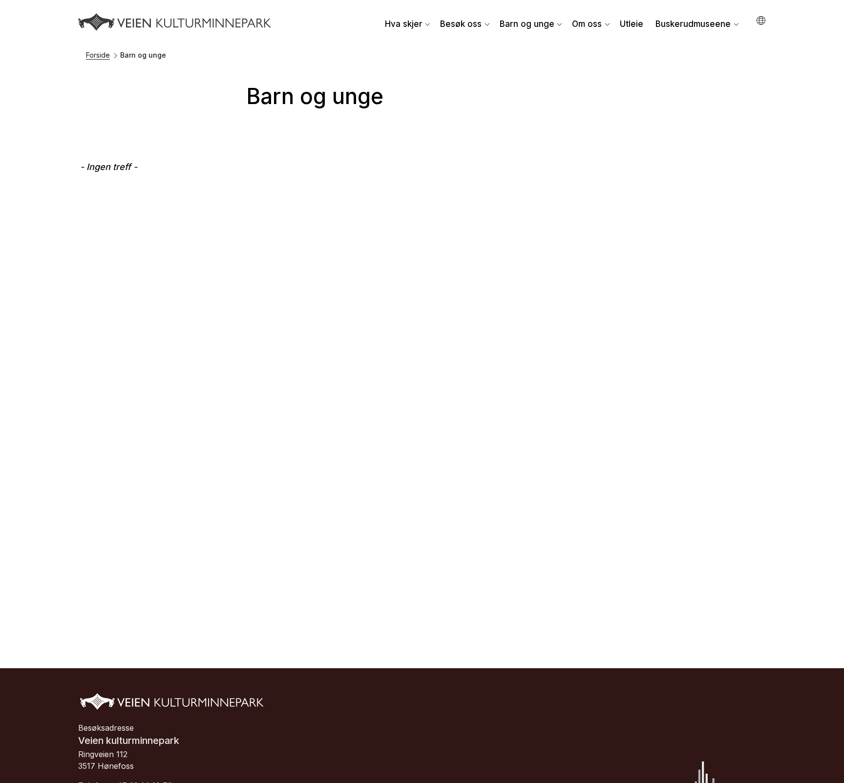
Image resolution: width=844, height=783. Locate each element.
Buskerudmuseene (693, 24)
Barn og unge (527, 24)
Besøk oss (461, 24)
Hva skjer (403, 24)
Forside (98, 55)
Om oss (587, 24)
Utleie (631, 24)
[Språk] (762, 21)
